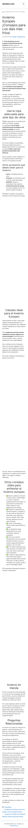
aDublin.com (8, 4)
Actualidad (7, 807)
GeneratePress (14, 825)
